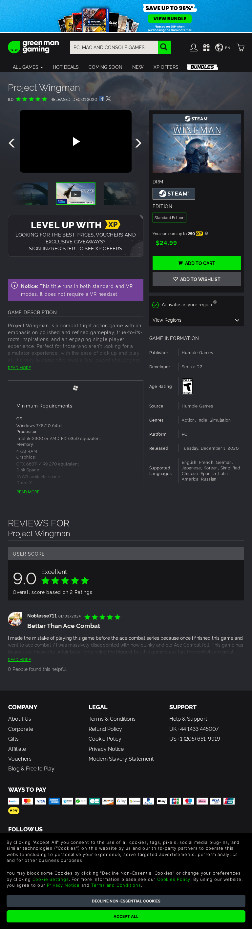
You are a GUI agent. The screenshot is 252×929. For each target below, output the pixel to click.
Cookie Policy (105, 738)
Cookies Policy (173, 879)
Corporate (20, 728)
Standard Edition (169, 217)
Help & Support (188, 718)
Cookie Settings (50, 879)
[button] (28, 67)
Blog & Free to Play (31, 768)
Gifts (13, 738)
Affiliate (17, 748)
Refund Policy (105, 728)
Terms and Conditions (116, 885)
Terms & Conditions (112, 718)
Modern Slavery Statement (121, 758)
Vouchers (20, 758)
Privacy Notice (106, 748)
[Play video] (75, 141)
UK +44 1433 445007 (194, 728)
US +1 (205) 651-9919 (194, 738)
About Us (19, 718)
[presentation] (13, 143)
